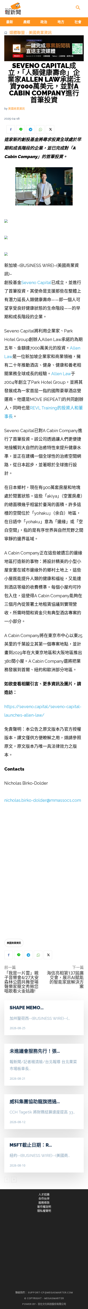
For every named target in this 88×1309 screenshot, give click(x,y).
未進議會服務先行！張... (35, 1051)
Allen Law (61, 373)
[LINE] (20, 129)
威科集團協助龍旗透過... (35, 1101)
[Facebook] (10, 129)
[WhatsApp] (40, 129)
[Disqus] (44, 872)
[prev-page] (7, 1179)
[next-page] (13, 1179)
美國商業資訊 (40, 32)
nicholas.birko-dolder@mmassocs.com (42, 800)
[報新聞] (12, 8)
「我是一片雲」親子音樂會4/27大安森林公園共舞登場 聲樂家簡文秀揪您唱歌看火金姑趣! (23, 982)
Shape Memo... (27, 1007)
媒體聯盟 (17, 32)
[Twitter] (50, 129)
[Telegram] (30, 129)
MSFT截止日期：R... (31, 1145)
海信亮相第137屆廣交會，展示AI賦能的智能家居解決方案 (65, 980)
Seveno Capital (36, 282)
